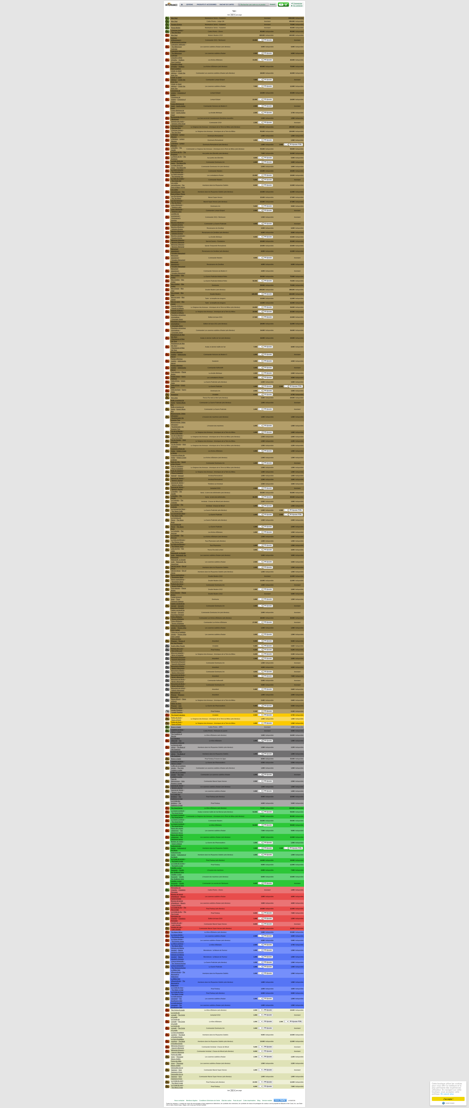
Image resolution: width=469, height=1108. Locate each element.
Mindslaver (175, 119)
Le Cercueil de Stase (178, 509)
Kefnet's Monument (177, 690)
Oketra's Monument (177, 668)
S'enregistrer (297, 3)
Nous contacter (179, 1100)
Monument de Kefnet (178, 688)
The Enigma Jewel (177, 937)
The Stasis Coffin (177, 511)
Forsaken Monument (178, 253)
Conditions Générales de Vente (209, 1100)
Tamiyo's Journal (177, 480)
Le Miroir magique (177, 943)
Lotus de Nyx (175, 548)
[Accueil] (182, 4)
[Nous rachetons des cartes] (227, 4)
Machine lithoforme (177, 222)
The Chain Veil (176, 181)
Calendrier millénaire (178, 44)
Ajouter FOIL (297, 144)
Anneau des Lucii (177, 648)
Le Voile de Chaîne (177, 178)
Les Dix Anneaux (176, 196)
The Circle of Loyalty (178, 1010)
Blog (258, 1100)
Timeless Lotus (176, 207)
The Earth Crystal (177, 861)
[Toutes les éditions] (190, 4)
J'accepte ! (448, 1098)
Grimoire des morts (177, 121)
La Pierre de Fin (176, 152)
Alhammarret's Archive (178, 42)
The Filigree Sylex (177, 542)
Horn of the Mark (176, 433)
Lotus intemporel (176, 205)
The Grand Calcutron (178, 715)
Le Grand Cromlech (177, 811)
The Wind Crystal (177, 1083)
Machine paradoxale (178, 236)
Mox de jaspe (175, 297)
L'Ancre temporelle (177, 961)
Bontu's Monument (177, 677)
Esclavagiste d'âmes (178, 117)
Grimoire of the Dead (178, 123)
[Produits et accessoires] (207, 4)
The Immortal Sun (177, 172)
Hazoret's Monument (178, 659)
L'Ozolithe (174, 148)
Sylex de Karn (175, 389)
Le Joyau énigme (177, 935)
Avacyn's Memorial (177, 1048)
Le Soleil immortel (177, 170)
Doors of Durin (176, 720)
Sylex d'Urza (175, 381)
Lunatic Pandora (176, 710)
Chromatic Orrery (177, 319)
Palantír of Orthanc (177, 308)
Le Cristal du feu (176, 907)
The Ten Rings (176, 198)
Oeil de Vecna (175, 566)
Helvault (180, 475)
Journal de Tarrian (177, 785)
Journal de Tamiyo (177, 478)
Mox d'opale (175, 288)
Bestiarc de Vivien (177, 841)
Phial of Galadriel (177, 468)
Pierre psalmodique (177, 575)
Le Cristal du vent (177, 1081)
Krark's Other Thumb (178, 646)
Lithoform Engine (177, 225)
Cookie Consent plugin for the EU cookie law (448, 1103)
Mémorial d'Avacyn (177, 1046)
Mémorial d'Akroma (177, 240)
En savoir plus (447, 1093)
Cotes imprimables (249, 1100)
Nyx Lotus (174, 398)
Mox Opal (174, 18)
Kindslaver (174, 394)
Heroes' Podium (176, 586)
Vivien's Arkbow (176, 844)
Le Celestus (175, 500)
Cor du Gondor (176, 440)
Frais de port (237, 1100)
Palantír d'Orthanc (177, 306)
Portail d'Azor (175, 376)
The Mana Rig (181, 163)
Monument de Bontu (178, 675)
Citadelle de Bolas (177, 729)
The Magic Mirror (176, 932)
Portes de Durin (176, 718)
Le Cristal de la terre (178, 859)
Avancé (272, 4)
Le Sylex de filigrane (178, 540)
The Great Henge (177, 808)
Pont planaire (175, 372)
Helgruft (173, 475)
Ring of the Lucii (176, 651)
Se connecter (298, 6)
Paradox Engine (176, 24)
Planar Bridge (175, 27)
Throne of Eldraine (177, 619)
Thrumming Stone (177, 577)
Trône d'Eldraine (176, 617)
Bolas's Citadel (176, 727)
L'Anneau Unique (177, 30)
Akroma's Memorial (177, 242)
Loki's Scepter (176, 925)
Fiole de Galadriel (177, 466)
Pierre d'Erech (176, 699)
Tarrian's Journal (176, 788)
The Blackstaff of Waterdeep (178, 974)
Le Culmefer (175, 531)
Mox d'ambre (175, 275)
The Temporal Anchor (178, 963)
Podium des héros (177, 584)
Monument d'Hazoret (178, 657)
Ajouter (269, 40)
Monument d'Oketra (177, 666)
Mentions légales (191, 1100)
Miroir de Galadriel (177, 653)
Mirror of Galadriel (177, 655)
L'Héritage (174, 134)
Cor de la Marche (177, 431)
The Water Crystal (177, 990)
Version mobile (267, 1100)
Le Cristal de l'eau (177, 987)
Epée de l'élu (175, 462)
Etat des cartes (226, 1100)
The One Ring (176, 32)
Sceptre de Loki (176, 923)
